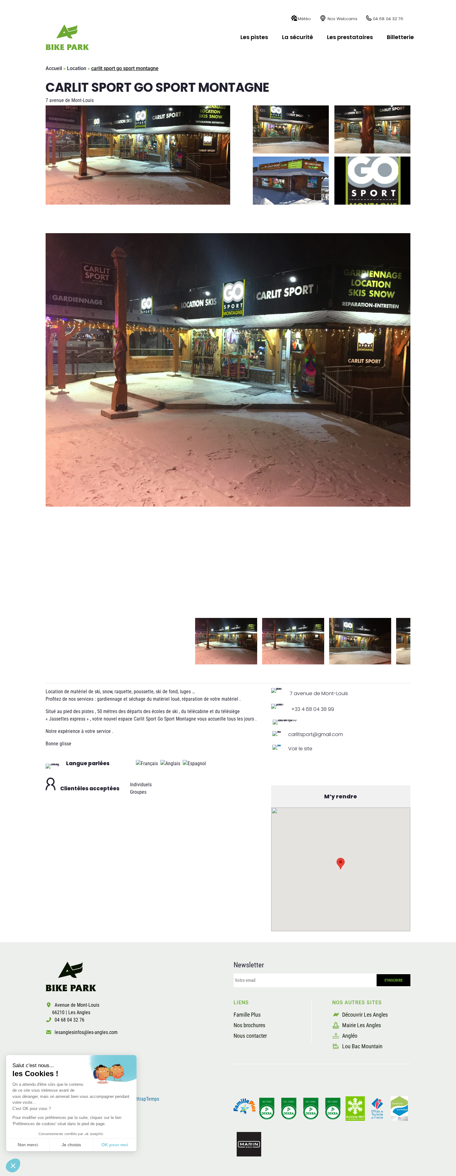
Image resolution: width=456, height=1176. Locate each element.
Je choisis (71, 1144)
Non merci (28, 1144)
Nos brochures (249, 1025)
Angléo (349, 1035)
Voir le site (300, 748)
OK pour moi (114, 1144)
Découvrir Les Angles (364, 1014)
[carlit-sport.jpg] (228, 370)
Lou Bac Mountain (361, 1046)
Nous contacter (250, 1035)
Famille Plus (247, 1014)
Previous (41, 641)
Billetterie (400, 37)
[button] (13, 1165)
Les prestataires (350, 37)
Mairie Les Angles (361, 1025)
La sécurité (297, 37)
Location (76, 68)
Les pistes (254, 37)
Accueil (54, 68)
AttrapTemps (146, 1099)
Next (415, 641)
